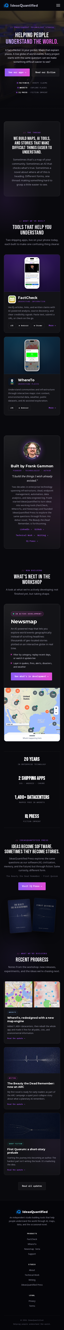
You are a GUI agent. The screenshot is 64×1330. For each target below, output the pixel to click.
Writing (32, 1279)
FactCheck (32, 1239)
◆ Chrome (38, 325)
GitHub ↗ (39, 529)
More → (52, 325)
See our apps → (17, 72)
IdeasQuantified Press (32, 1284)
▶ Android (23, 325)
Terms (32, 1305)
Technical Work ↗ (25, 535)
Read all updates (32, 1186)
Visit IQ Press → (32, 886)
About (32, 1270)
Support (32, 1253)
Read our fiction (45, 72)
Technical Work (32, 1275)
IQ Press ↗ (32, 541)
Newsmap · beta (32, 1249)
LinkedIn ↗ (26, 529)
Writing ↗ (43, 535)
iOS (11, 325)
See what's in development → (31, 676)
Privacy (32, 1301)
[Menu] (58, 5)
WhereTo (32, 1244)
